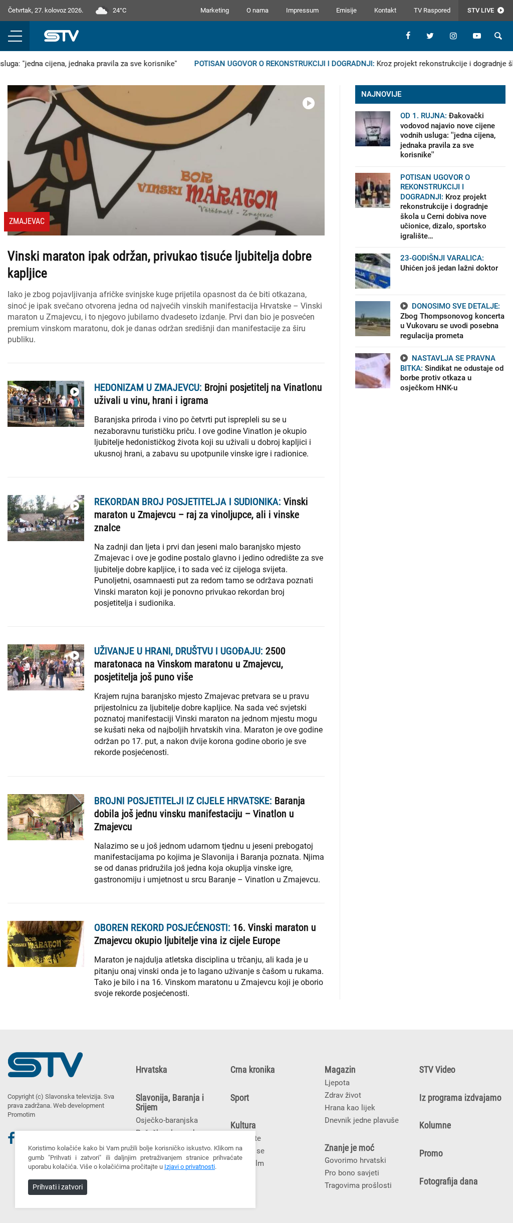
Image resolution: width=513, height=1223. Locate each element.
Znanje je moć (349, 1148)
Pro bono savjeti (352, 1172)
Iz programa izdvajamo (460, 1098)
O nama (257, 10)
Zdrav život (343, 1095)
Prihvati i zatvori (58, 1187)
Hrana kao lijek (350, 1107)
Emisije (346, 10)
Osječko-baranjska (167, 1120)
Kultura (243, 1125)
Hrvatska (151, 1070)
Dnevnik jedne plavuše (362, 1120)
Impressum (302, 10)
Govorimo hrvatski (355, 1160)
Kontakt (385, 10)
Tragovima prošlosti (358, 1185)
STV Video (437, 1070)
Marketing (214, 10)
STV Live (481, 10)
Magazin (340, 1070)
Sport (239, 1098)
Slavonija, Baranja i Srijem (170, 1103)
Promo (431, 1153)
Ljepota (337, 1082)
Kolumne (435, 1125)
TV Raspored (432, 10)
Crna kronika (252, 1070)
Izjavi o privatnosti (189, 1166)
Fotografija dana (448, 1181)
